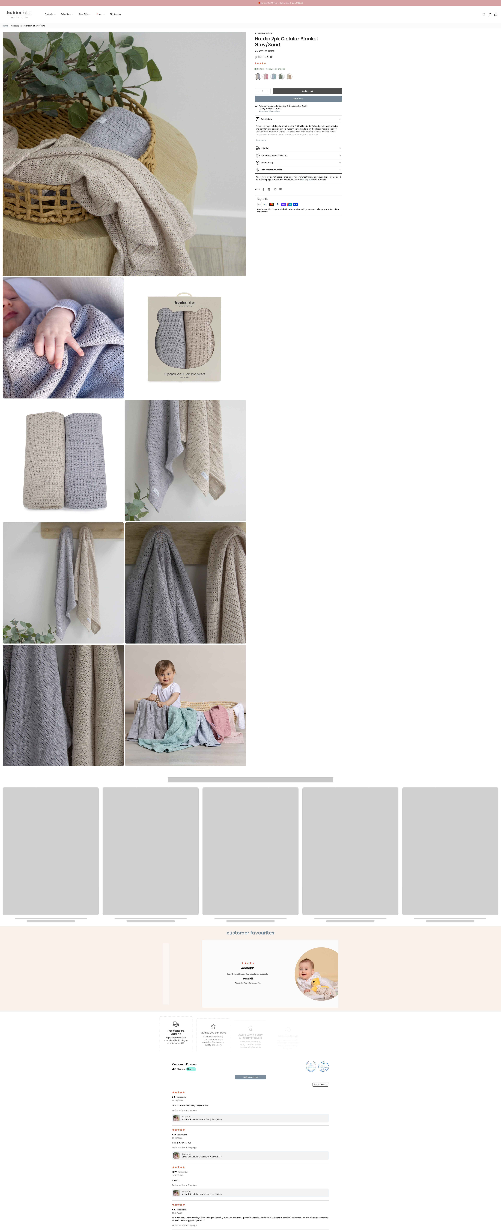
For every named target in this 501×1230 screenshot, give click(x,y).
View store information (269, 111)
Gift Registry (115, 14)
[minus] (257, 91)
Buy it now (298, 98)
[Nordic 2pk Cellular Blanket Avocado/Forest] (281, 76)
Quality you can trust (213, 1029)
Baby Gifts (83, 14)
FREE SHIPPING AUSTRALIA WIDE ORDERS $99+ (250, 3)
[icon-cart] (495, 14)
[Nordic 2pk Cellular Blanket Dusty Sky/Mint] (273, 76)
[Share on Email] (280, 189)
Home (5, 26)
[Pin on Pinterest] (269, 189)
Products (49, 14)
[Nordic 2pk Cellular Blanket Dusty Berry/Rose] (266, 76)
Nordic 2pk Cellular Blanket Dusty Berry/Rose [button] (202, 1119)
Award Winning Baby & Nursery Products (250, 1031)
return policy (307, 179)
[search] (484, 14)
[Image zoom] (124, 154)
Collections (66, 14)
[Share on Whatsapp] (275, 189)
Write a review (250, 1077)
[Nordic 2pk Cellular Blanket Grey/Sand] (258, 76)
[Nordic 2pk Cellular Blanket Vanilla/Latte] (289, 76)
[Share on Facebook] (263, 189)
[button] (260, 63)
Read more (261, 140)
